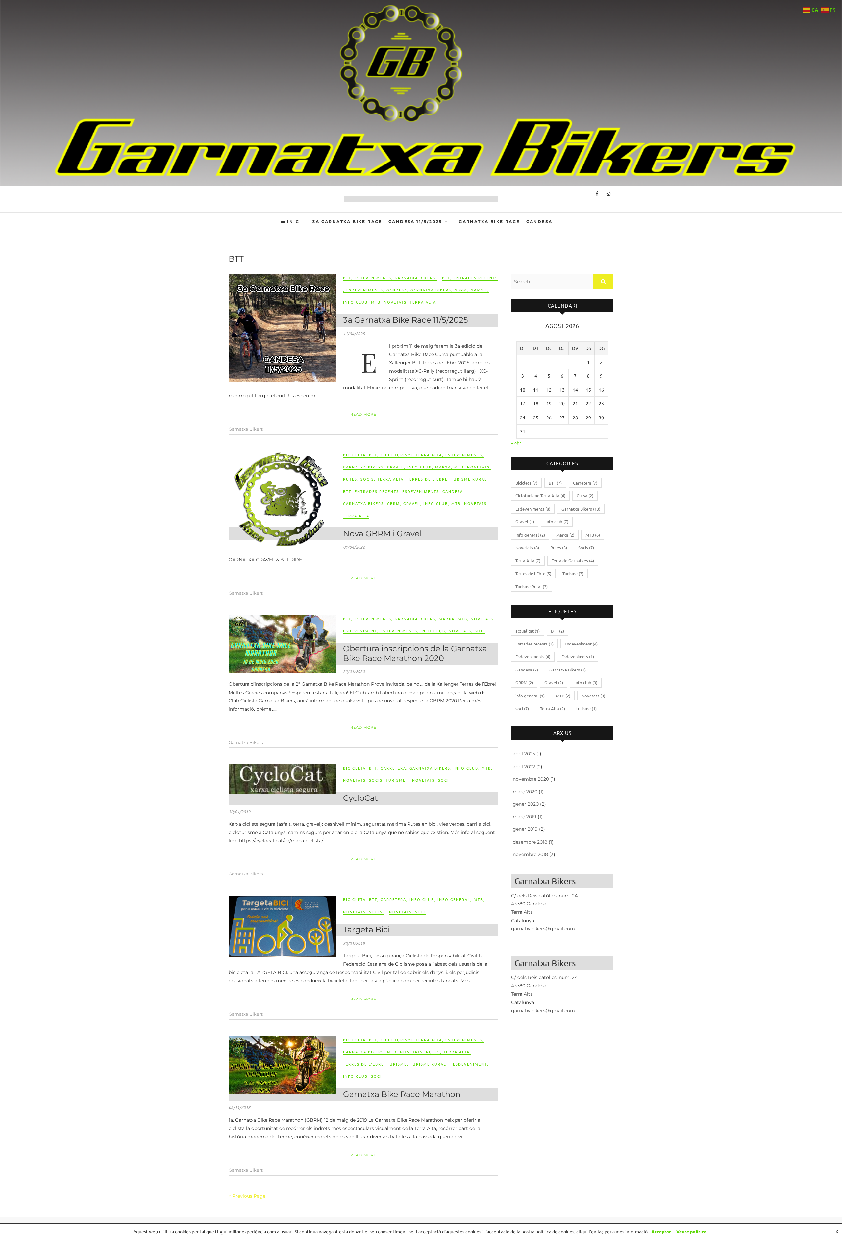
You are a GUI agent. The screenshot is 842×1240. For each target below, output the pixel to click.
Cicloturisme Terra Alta (411, 454)
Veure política (691, 1231)
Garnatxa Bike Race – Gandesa (505, 221)
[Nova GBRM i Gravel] (282, 499)
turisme (586, 708)
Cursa (585, 495)
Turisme (396, 780)
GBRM (461, 289)
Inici (294, 221)
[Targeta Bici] (282, 926)
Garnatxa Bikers (415, 277)
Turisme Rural (469, 479)
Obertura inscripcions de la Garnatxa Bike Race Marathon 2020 (415, 653)
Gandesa (396, 289)
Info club (355, 302)
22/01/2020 (354, 671)
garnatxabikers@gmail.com (543, 929)
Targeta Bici (366, 929)
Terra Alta (423, 302)
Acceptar (661, 1231)
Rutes (350, 479)
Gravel (479, 289)
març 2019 (524, 817)
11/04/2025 (354, 334)
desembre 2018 (530, 842)
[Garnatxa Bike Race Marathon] (282, 1065)
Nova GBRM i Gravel (382, 533)
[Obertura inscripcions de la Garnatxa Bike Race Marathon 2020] (282, 644)
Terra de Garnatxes (573, 560)
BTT (347, 277)
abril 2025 (524, 754)
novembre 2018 (530, 854)
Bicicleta (354, 454)
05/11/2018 (239, 1107)
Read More (363, 414)
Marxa (443, 466)
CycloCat (360, 798)
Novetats (395, 302)
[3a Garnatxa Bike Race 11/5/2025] (282, 328)
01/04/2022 (354, 547)
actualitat (527, 631)
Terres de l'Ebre (427, 479)
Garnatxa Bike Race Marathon (401, 1094)
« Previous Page (247, 1196)
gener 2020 (526, 804)
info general (530, 695)
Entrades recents (476, 277)
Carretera (393, 768)
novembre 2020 (531, 779)
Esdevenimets (577, 656)
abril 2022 (524, 767)
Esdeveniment (360, 630)
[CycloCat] (282, 779)
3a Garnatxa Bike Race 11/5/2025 (405, 320)
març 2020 (525, 792)
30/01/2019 (239, 812)
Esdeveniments (373, 277)
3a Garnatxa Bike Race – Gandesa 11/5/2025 (377, 221)
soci (480, 630)
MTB (376, 302)
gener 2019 (525, 829)
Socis (367, 479)
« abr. (516, 442)
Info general (453, 899)
